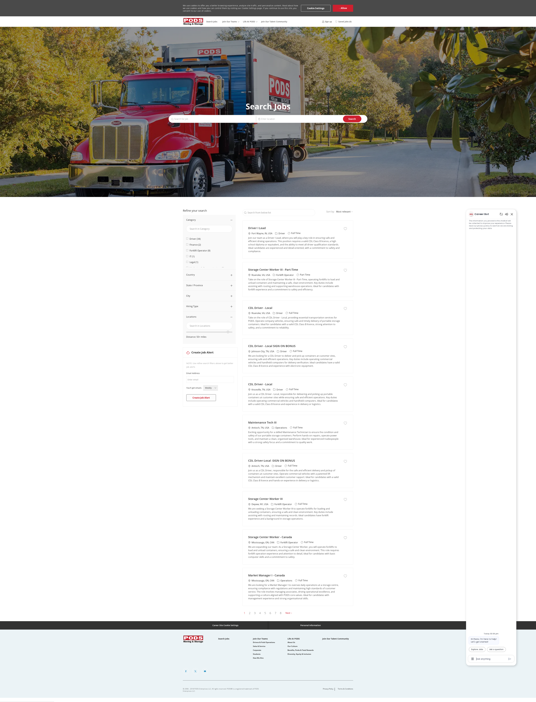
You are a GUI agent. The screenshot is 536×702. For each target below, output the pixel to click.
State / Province (194, 285)
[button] (316, 8)
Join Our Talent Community (274, 21)
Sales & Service (259, 646)
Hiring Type (192, 306)
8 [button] (280, 613)
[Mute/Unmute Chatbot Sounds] (506, 214)
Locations (191, 316)
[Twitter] (195, 671)
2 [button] (249, 613)
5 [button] (265, 613)
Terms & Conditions (345, 689)
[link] (327, 21)
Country (190, 274)
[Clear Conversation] (501, 214)
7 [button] (275, 613)
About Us (291, 642)
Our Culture (292, 646)
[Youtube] (205, 671)
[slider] (228, 332)
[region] (491, 436)
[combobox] (209, 325)
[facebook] (186, 671)
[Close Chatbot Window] (512, 214)
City (188, 295)
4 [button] (260, 613)
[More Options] (472, 659)
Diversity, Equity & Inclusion (299, 654)
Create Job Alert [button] (201, 397)
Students (256, 654)
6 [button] (270, 613)
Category (191, 219)
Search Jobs (211, 21)
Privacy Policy (328, 689)
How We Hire (258, 658)
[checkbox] (345, 228)
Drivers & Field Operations (264, 642)
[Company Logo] (193, 22)
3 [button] (255, 613)
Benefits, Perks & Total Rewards (301, 650)
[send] (510, 659)
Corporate (257, 650)
